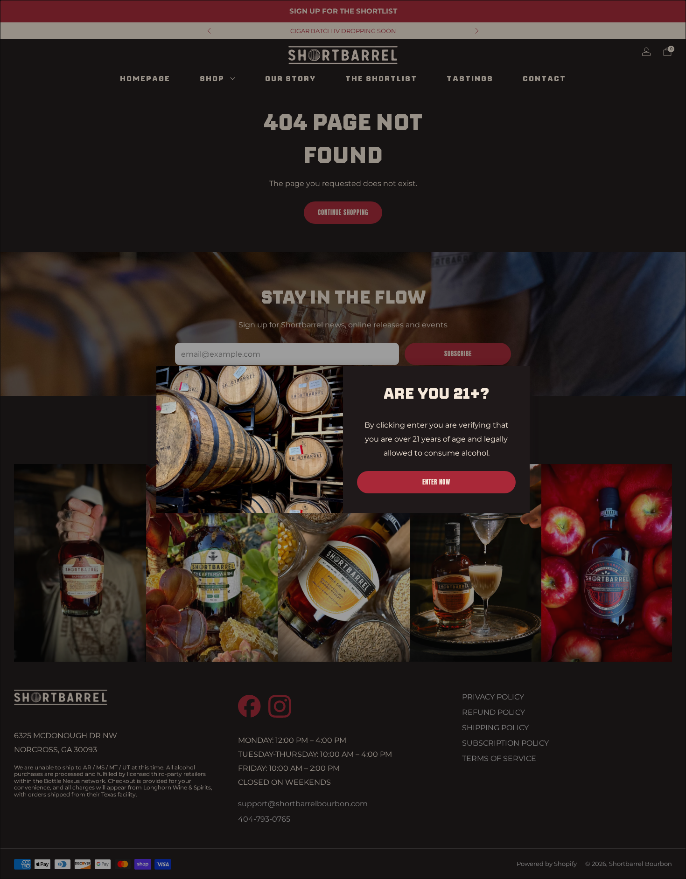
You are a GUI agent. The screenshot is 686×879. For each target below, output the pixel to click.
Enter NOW (436, 482)
